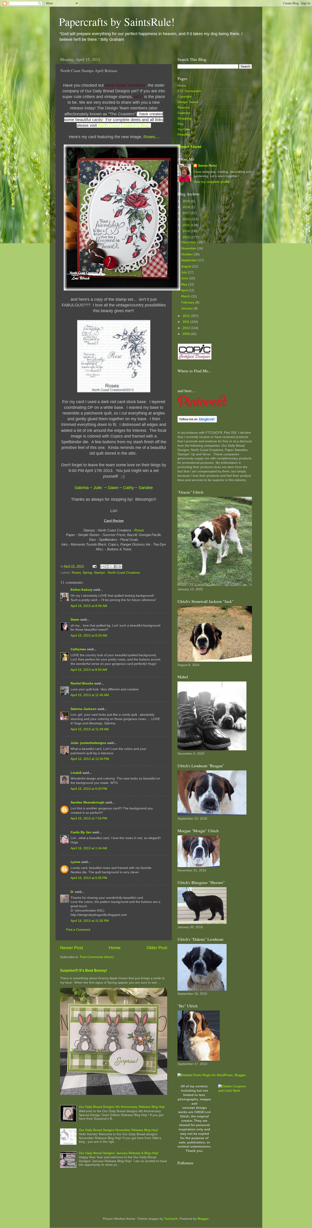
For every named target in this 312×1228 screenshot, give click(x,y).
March (186, 296)
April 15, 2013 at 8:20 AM (89, 635)
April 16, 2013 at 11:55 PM (90, 920)
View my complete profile (211, 182)
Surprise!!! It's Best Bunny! (83, 970)
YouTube (183, 129)
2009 (186, 334)
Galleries (183, 113)
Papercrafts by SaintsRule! (117, 21)
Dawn (75, 619)
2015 (186, 225)
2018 (186, 207)
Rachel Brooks (82, 683)
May (184, 284)
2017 (186, 213)
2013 (186, 237)
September (189, 260)
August (186, 266)
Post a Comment (78, 929)
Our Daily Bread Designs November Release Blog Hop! (118, 1130)
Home (115, 947)
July (184, 272)
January (187, 308)
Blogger (203, 1218)
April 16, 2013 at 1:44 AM (89, 848)
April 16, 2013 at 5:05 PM (89, 878)
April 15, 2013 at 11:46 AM (90, 695)
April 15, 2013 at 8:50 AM (89, 669)
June (185, 278)
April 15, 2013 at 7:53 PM (89, 818)
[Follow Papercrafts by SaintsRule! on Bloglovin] (197, 421)
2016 (186, 219)
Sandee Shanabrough (87, 802)
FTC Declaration (189, 91)
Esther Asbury (82, 589)
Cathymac (78, 649)
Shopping (184, 118)
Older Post (156, 947)
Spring (87, 572)
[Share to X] (111, 566)
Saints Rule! (207, 165)
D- (72, 892)
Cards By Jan (81, 832)
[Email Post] (94, 566)
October (187, 254)
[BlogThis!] (107, 566)
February (188, 302)
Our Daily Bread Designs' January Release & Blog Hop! (119, 1153)
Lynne (75, 862)
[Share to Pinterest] (120, 566)
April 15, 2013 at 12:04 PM (90, 759)
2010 (186, 328)
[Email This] (102, 566)
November (189, 248)
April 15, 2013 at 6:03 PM (89, 788)
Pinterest (183, 134)
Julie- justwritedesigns (88, 743)
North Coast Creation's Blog (123, 125)
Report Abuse (189, 147)
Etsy (180, 124)
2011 (186, 322)
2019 (186, 201)
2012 (186, 316)
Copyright (184, 96)
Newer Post (71, 947)
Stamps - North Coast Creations (117, 572)
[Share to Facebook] (115, 566)
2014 (186, 231)
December (189, 242)
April (184, 290)
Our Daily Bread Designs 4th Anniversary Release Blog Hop (122, 1107)
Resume (183, 107)
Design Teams (187, 102)
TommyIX (171, 1218)
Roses (149, 137)
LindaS (76, 773)
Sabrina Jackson (84, 709)
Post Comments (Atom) (97, 957)
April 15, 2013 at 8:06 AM (89, 606)
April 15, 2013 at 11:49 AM (90, 729)
